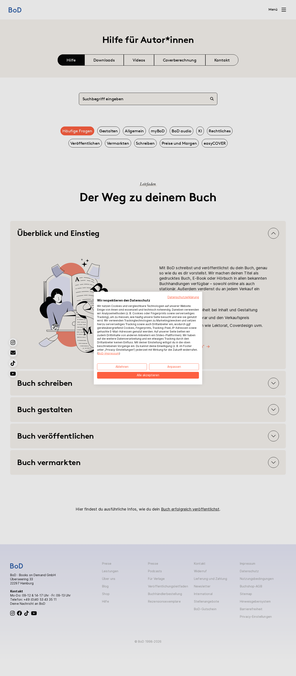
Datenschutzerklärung (183, 297)
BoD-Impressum (108, 353)
